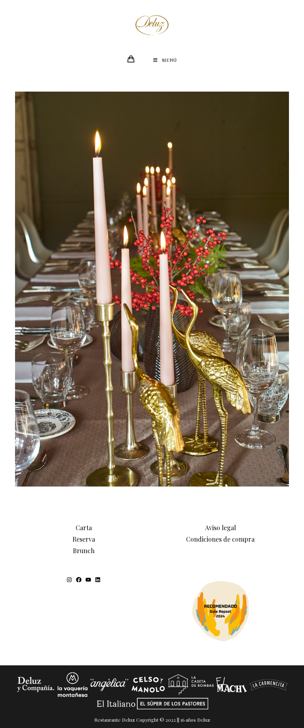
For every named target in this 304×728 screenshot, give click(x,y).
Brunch (84, 550)
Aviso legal (220, 527)
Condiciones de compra (220, 539)
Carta (84, 527)
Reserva (83, 539)
